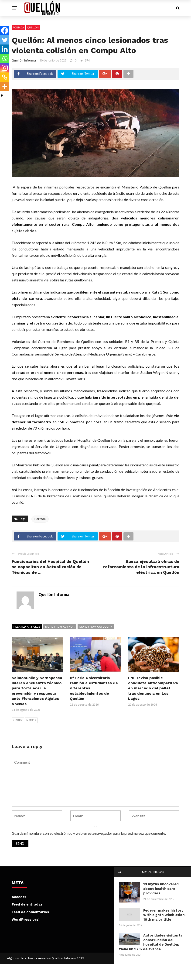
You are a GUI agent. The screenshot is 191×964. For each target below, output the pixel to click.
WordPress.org (25, 919)
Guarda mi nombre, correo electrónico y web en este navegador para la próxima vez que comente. (89, 833)
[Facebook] (4, 30)
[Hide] (2, 95)
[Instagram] (4, 67)
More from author (60, 626)
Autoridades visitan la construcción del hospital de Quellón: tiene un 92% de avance (150, 942)
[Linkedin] (4, 49)
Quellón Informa (24, 60)
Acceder (19, 897)
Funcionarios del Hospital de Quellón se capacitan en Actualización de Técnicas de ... (50, 567)
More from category (95, 626)
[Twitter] (4, 39)
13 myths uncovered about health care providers (161, 888)
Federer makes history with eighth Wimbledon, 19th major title (164, 915)
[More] (4, 86)
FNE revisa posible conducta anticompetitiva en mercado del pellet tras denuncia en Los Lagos (153, 688)
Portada (18, 27)
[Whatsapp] (4, 58)
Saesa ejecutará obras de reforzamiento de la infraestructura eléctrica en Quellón (141, 567)
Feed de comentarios (30, 912)
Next (30, 720)
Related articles (27, 626)
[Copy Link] (4, 77)
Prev (19, 720)
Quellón (33, 27)
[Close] (119, 872)
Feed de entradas (27, 904)
